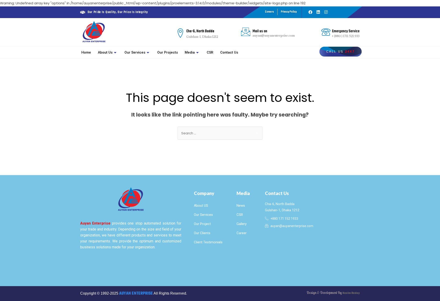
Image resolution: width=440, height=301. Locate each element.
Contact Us (229, 52)
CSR (210, 52)
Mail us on (260, 31)
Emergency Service (346, 31)
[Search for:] (220, 133)
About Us (105, 52)
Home (86, 52)
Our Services (134, 52)
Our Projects (167, 52)
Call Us (340, 51)
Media (190, 52)
